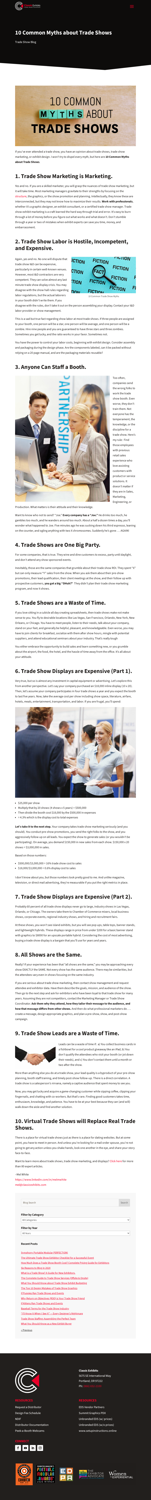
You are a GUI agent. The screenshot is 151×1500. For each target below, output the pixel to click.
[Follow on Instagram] (40, 1448)
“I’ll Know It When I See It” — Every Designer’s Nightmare (52, 1313)
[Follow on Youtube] (25, 1448)
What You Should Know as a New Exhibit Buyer (46, 1324)
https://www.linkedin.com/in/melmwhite (40, 1180)
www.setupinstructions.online (98, 1431)
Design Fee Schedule (28, 1413)
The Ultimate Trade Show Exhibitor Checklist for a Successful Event (57, 1258)
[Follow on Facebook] (18, 1448)
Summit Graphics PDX (92, 1413)
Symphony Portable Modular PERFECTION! (44, 1253)
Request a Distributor (28, 1407)
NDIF (18, 1419)
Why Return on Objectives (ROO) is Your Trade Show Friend (53, 1298)
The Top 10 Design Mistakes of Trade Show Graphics (49, 1288)
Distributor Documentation (32, 1425)
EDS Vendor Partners (91, 1407)
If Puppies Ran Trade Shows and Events (42, 1293)
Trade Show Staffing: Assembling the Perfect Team (48, 1319)
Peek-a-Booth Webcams (29, 1431)
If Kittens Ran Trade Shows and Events (42, 1303)
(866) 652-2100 (92, 1386)
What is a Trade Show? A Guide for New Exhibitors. (48, 1273)
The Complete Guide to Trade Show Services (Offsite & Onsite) (54, 1278)
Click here (116, 1161)
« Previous (26, 1330)
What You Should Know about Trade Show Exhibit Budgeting (54, 1283)
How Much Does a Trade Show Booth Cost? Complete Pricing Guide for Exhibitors (65, 1263)
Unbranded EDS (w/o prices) (96, 1425)
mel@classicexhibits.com (30, 1185)
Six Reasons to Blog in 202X (35, 1268)
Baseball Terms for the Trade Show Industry (45, 1308)
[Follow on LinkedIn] (33, 1448)
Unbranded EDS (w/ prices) (95, 1419)
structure (21, 196)
